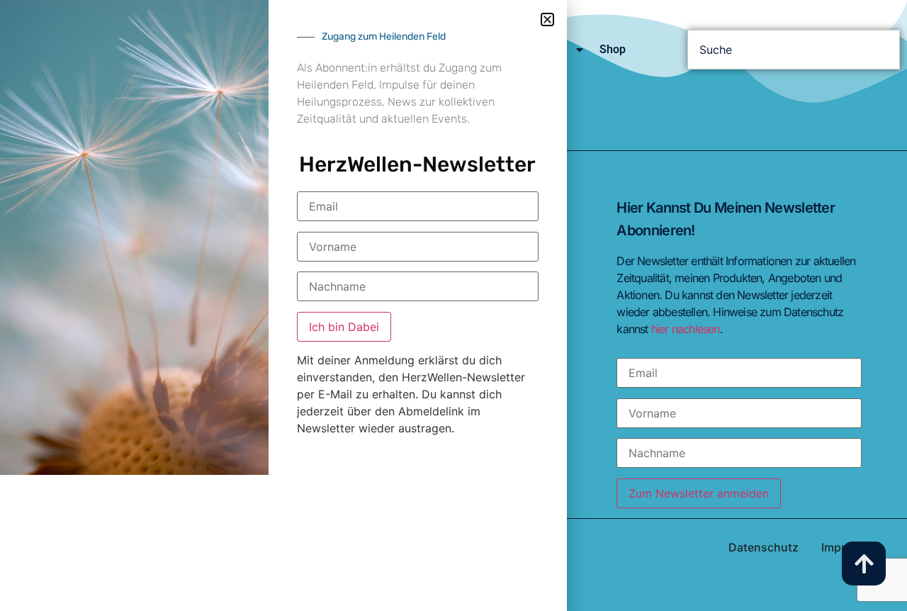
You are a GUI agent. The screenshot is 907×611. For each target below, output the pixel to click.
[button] (547, 19)
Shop (612, 49)
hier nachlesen (685, 329)
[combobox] (793, 49)
